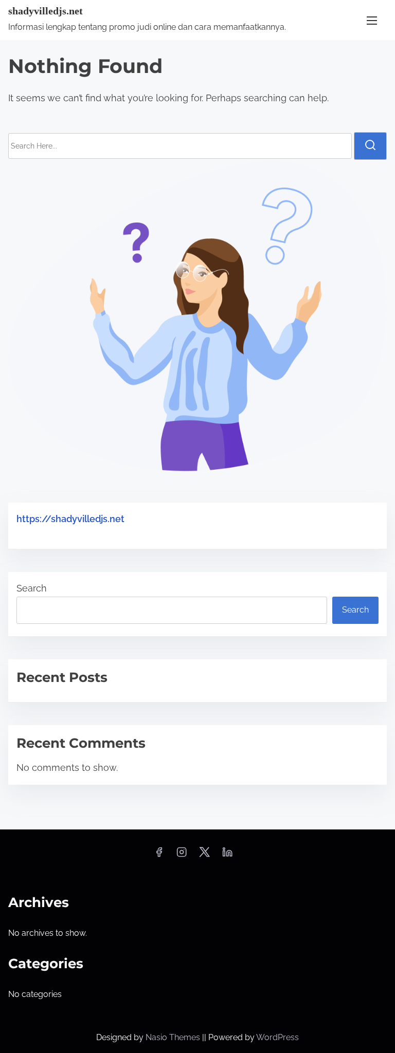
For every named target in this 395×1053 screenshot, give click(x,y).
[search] (370, 146)
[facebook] (159, 855)
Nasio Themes (174, 1037)
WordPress (277, 1037)
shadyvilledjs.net (45, 10)
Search (31, 588)
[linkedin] (227, 855)
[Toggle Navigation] (372, 20)
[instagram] (181, 855)
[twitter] (204, 855)
